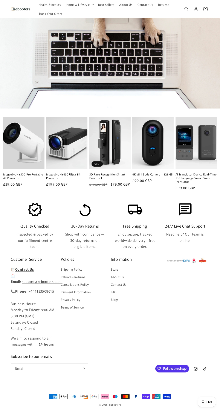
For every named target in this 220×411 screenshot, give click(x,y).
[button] (80, 4)
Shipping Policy (71, 269)
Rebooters (115, 404)
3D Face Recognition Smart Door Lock (107, 176)
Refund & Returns (73, 277)
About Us (117, 277)
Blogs (115, 299)
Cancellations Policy (75, 284)
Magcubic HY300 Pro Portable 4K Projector (23, 176)
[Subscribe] (83, 368)
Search (116, 269)
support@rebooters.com (42, 281)
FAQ (114, 292)
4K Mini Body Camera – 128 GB (152, 174)
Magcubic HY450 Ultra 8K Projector (63, 176)
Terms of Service (72, 307)
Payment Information (76, 292)
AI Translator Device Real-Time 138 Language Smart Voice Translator (196, 178)
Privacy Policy (70, 299)
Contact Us (118, 284)
